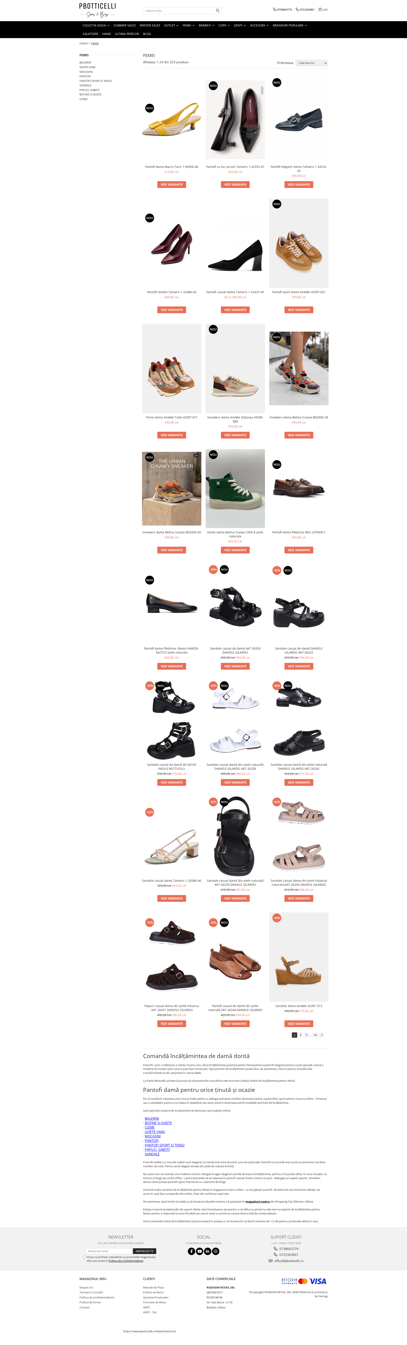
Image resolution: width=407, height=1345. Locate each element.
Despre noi (86, 1287)
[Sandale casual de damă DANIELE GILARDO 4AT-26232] (299, 604)
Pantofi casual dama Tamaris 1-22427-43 (235, 292)
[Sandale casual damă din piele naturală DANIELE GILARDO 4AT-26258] (235, 720)
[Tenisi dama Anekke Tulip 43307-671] (171, 368)
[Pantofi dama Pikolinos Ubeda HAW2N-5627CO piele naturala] (171, 604)
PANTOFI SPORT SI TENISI (95, 81)
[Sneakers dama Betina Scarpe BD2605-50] (171, 489)
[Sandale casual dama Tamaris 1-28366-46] (171, 836)
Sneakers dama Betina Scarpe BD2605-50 (171, 532)
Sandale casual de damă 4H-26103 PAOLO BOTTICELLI (171, 767)
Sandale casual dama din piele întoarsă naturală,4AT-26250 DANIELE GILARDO (299, 883)
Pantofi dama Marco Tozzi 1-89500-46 (171, 167)
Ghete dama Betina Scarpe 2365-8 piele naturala (235, 534)
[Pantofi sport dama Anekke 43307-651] (299, 243)
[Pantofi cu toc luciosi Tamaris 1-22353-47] (235, 119)
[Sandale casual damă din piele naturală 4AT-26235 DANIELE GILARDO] (235, 836)
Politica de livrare (90, 1302)
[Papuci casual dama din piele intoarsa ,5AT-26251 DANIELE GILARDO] (171, 957)
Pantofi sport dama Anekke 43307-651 (299, 292)
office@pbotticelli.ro (288, 1261)
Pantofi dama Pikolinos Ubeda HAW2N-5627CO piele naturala (171, 650)
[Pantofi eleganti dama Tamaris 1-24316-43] (299, 120)
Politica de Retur (153, 1292)
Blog (147, 34)
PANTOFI (85, 76)
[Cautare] (218, 10)
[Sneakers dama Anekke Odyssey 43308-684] (235, 368)
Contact (84, 1307)
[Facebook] (191, 1251)
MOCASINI (86, 72)
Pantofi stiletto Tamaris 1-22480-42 (171, 292)
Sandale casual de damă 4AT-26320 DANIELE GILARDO (235, 650)
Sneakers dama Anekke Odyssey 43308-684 (235, 419)
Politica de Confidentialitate (126, 1261)
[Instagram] (215, 1251)
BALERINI (85, 62)
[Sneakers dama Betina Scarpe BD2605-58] (299, 368)
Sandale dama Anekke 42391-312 (298, 1006)
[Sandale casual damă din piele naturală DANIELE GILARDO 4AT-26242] (299, 720)
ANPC (146, 1307)
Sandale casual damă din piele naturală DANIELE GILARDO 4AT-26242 (298, 767)
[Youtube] (199, 1251)
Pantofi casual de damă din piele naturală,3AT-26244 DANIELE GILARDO (235, 1008)
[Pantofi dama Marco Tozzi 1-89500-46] (171, 120)
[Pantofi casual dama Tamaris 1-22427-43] (235, 243)
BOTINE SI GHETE (90, 94)
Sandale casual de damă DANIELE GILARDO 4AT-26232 (299, 650)
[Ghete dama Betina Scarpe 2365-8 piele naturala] (235, 488)
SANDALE (85, 85)
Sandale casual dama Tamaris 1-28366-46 (171, 881)
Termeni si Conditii (91, 1292)
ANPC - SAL (150, 1312)
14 (315, 1035)
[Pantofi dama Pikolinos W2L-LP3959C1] (299, 488)
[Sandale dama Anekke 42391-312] (299, 957)
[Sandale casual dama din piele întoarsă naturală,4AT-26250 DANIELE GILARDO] (299, 836)
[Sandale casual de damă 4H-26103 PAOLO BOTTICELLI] (171, 720)
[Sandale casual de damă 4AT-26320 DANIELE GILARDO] (235, 604)
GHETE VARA (87, 67)
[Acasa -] (100, 10)
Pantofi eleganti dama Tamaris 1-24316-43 (299, 169)
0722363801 (288, 1255)
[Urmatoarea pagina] (321, 1035)
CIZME (83, 99)
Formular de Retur (154, 1302)
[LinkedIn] (207, 1251)
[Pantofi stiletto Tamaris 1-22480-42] (171, 243)
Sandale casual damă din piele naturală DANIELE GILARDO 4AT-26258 (235, 767)
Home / (85, 43)
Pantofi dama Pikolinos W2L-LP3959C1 (299, 532)
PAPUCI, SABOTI (89, 90)
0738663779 (288, 1249)
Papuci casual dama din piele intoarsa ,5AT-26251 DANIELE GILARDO (172, 1008)
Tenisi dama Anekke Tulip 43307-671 (172, 417)
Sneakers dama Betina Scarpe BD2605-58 (299, 417)
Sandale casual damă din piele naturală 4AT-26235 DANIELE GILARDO (235, 883)
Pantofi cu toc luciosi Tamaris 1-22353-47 (235, 167)
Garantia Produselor (156, 1297)
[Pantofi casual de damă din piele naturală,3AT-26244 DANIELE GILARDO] (235, 957)
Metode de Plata (153, 1287)
